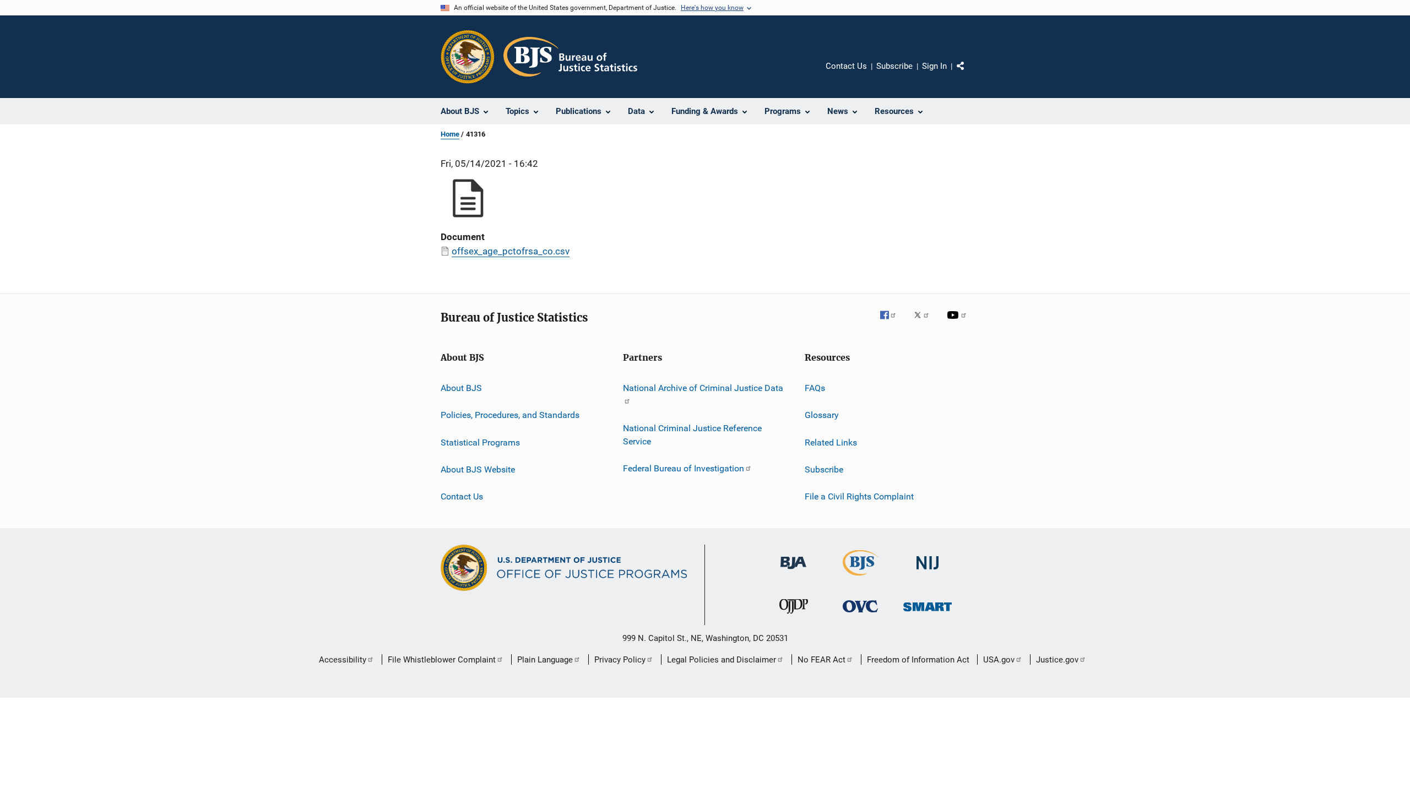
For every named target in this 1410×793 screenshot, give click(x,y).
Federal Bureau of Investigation (683, 468)
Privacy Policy (620, 660)
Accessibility (342, 660)
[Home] (570, 57)
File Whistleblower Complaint (442, 660)
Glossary (822, 415)
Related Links (831, 442)
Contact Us (846, 66)
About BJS (461, 388)
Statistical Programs (480, 442)
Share (969, 73)
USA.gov (999, 660)
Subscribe (894, 66)
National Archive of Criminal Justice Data (703, 388)
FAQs (815, 388)
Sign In (934, 66)
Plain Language (545, 660)
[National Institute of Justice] (927, 571)
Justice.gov (1057, 660)
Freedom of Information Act (918, 660)
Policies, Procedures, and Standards (510, 415)
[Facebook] (892, 323)
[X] (925, 323)
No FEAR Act (821, 660)
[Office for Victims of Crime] (860, 614)
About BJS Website (478, 469)
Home (450, 134)
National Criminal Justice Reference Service (692, 435)
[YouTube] (958, 323)
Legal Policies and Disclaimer (721, 660)
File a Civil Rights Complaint (859, 496)
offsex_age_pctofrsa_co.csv (511, 251)
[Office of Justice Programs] (468, 57)
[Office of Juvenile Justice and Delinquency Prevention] (793, 615)
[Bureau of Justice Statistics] (860, 578)
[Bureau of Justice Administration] (793, 571)
